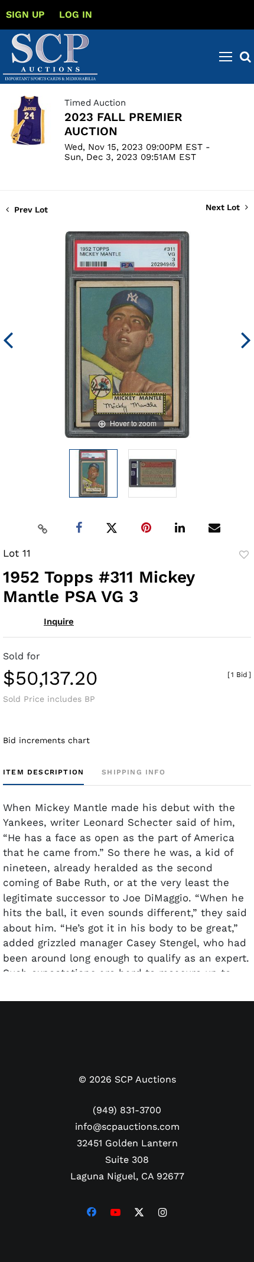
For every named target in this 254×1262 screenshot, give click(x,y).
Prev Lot (30, 209)
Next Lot (224, 207)
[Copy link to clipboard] (43, 528)
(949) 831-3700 (127, 1110)
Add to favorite (244, 554)
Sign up (25, 14)
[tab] (43, 776)
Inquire (59, 621)
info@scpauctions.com (127, 1126)
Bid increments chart (46, 740)
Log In (75, 14)
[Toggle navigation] (225, 56)
